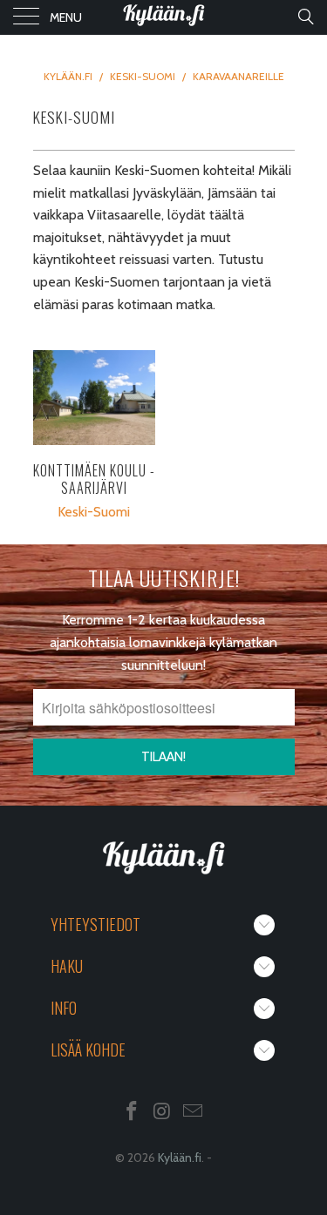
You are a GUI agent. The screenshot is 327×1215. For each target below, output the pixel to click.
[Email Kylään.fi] (193, 1113)
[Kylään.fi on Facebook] (132, 1113)
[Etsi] (305, 16)
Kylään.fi (179, 1157)
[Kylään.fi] (164, 17)
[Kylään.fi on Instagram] (163, 1113)
